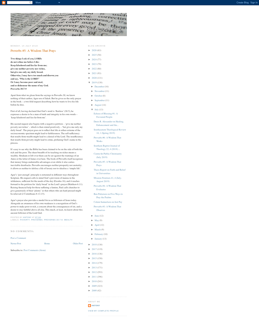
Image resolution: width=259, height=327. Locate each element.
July (97, 109)
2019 (94, 82)
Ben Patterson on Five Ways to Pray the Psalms (108, 195)
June (97, 215)
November (100, 91)
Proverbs (37, 220)
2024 (94, 59)
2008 (94, 290)
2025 (94, 54)
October (99, 95)
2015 (94, 258)
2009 (94, 285)
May (97, 220)
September (100, 100)
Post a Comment (18, 238)
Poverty (25, 220)
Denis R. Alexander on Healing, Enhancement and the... (109, 123)
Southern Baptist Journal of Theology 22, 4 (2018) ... (107, 147)
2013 (94, 267)
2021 (94, 73)
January (99, 238)
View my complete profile (103, 311)
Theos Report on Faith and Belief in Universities (109, 171)
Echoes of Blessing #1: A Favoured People (106, 115)
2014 (94, 262)
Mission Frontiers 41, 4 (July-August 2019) (108, 179)
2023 (94, 64)
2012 (94, 272)
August (98, 104)
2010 (94, 281)
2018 (94, 244)
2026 (94, 50)
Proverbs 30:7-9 (53, 220)
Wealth (68, 220)
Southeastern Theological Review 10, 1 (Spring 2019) (110, 131)
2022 (94, 68)
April (97, 224)
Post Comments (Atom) (35, 250)
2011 (94, 276)
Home (47, 243)
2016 (94, 253)
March (98, 229)
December (100, 86)
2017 (94, 249)
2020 (94, 77)
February (99, 234)
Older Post (78, 243)
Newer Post (16, 243)
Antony (96, 305)
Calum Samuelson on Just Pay (108, 201)
